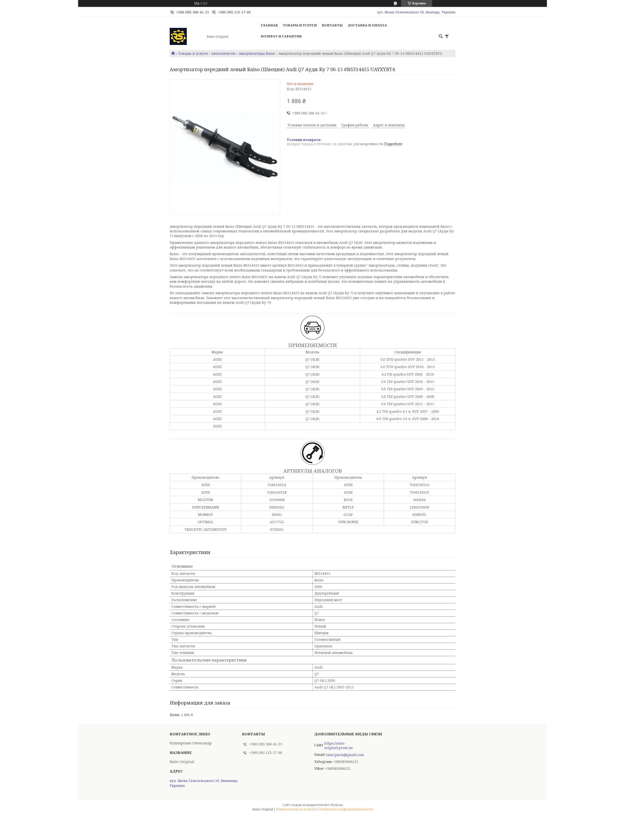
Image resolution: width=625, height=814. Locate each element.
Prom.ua (337, 805)
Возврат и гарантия (281, 36)
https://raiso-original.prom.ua (338, 745)
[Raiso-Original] (187, 36)
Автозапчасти (223, 53)
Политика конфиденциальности (346, 809)
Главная (269, 25)
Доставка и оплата (367, 25)
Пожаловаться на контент (296, 809)
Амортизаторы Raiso (257, 53)
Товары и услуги (300, 25)
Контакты (332, 25)
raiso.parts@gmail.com (345, 755)
